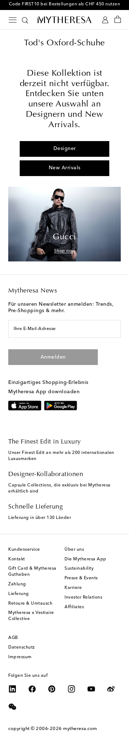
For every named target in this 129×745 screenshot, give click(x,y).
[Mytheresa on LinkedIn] (12, 689)
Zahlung (17, 584)
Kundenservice (24, 550)
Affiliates (74, 607)
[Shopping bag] (117, 20)
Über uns (74, 550)
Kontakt (16, 559)
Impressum (20, 657)
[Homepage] (64, 19)
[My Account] (105, 20)
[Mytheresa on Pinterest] (52, 689)
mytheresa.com (80, 728)
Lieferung (18, 594)
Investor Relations (83, 597)
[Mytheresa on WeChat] (12, 706)
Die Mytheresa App (85, 559)
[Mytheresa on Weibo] (111, 689)
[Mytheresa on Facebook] (32, 689)
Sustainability (79, 568)
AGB (13, 638)
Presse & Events (81, 578)
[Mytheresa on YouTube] (91, 689)
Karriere (73, 588)
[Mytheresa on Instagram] (71, 689)
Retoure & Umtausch (30, 603)
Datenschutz (21, 647)
